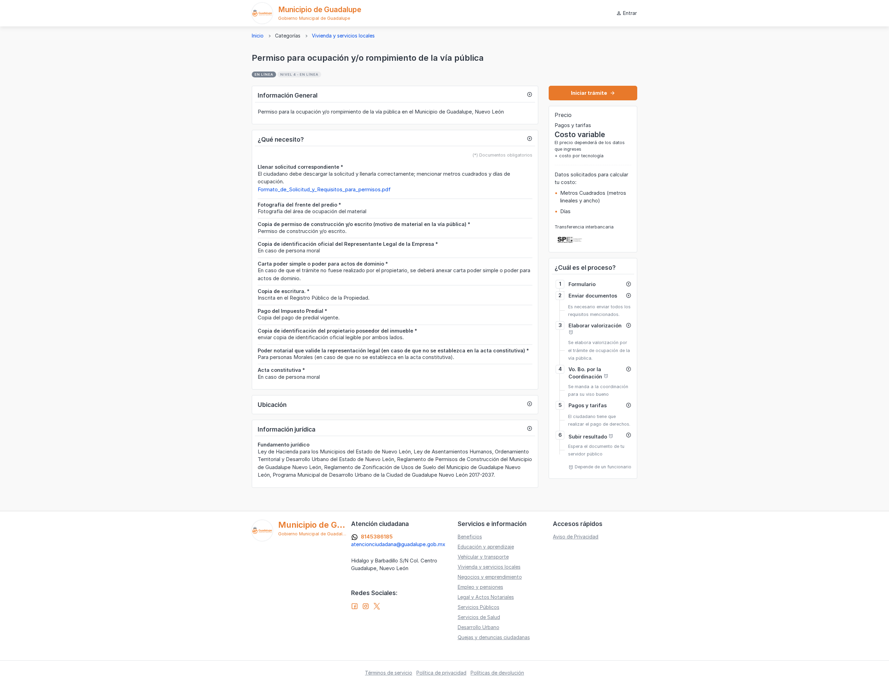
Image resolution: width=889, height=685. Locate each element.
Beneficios (470, 537)
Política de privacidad (441, 673)
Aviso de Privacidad (575, 537)
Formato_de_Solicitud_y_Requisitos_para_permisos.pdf (324, 189)
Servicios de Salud (479, 617)
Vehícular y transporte (483, 557)
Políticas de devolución (497, 673)
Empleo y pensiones (480, 587)
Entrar (626, 13)
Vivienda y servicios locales (343, 36)
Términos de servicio (388, 673)
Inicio (258, 36)
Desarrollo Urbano (478, 627)
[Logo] (262, 13)
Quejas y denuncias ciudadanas (494, 637)
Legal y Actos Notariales (486, 597)
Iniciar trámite (593, 93)
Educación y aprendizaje (486, 547)
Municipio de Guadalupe (319, 9)
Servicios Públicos (478, 607)
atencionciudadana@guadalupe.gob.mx (398, 544)
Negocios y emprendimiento (490, 577)
